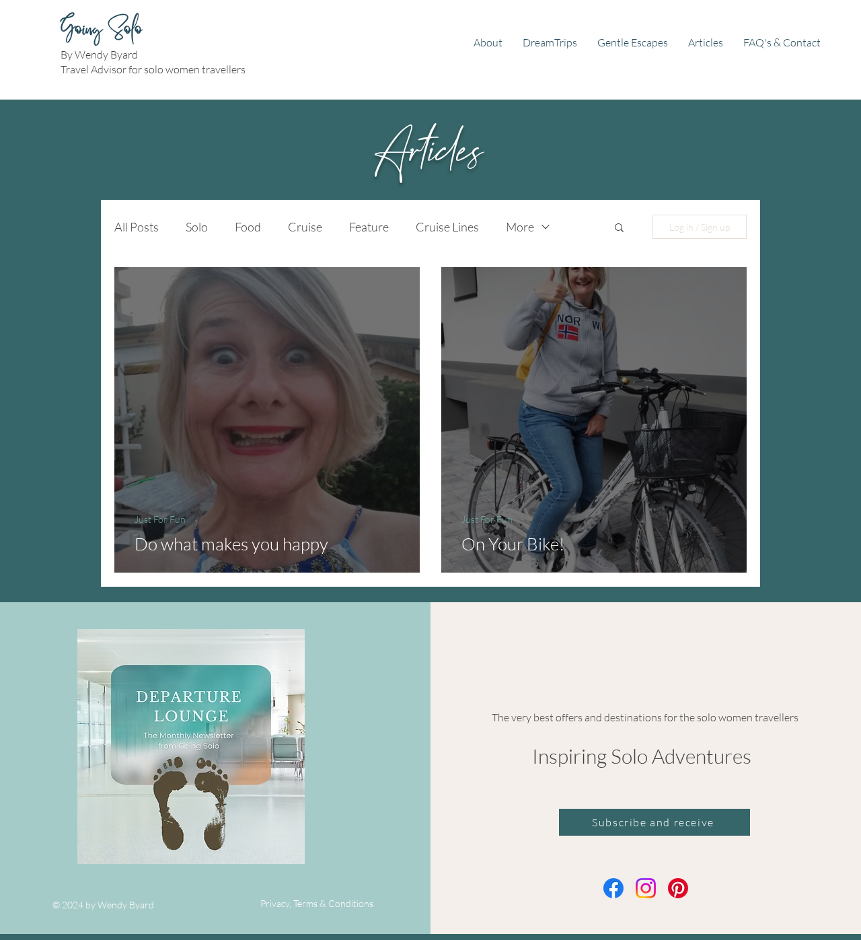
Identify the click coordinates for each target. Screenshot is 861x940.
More (520, 226)
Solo (197, 226)
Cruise (305, 226)
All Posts (136, 226)
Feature (369, 226)
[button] (619, 228)
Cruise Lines (447, 226)
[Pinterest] (678, 888)
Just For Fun (160, 519)
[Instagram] (645, 888)
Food (248, 226)
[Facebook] (613, 888)
